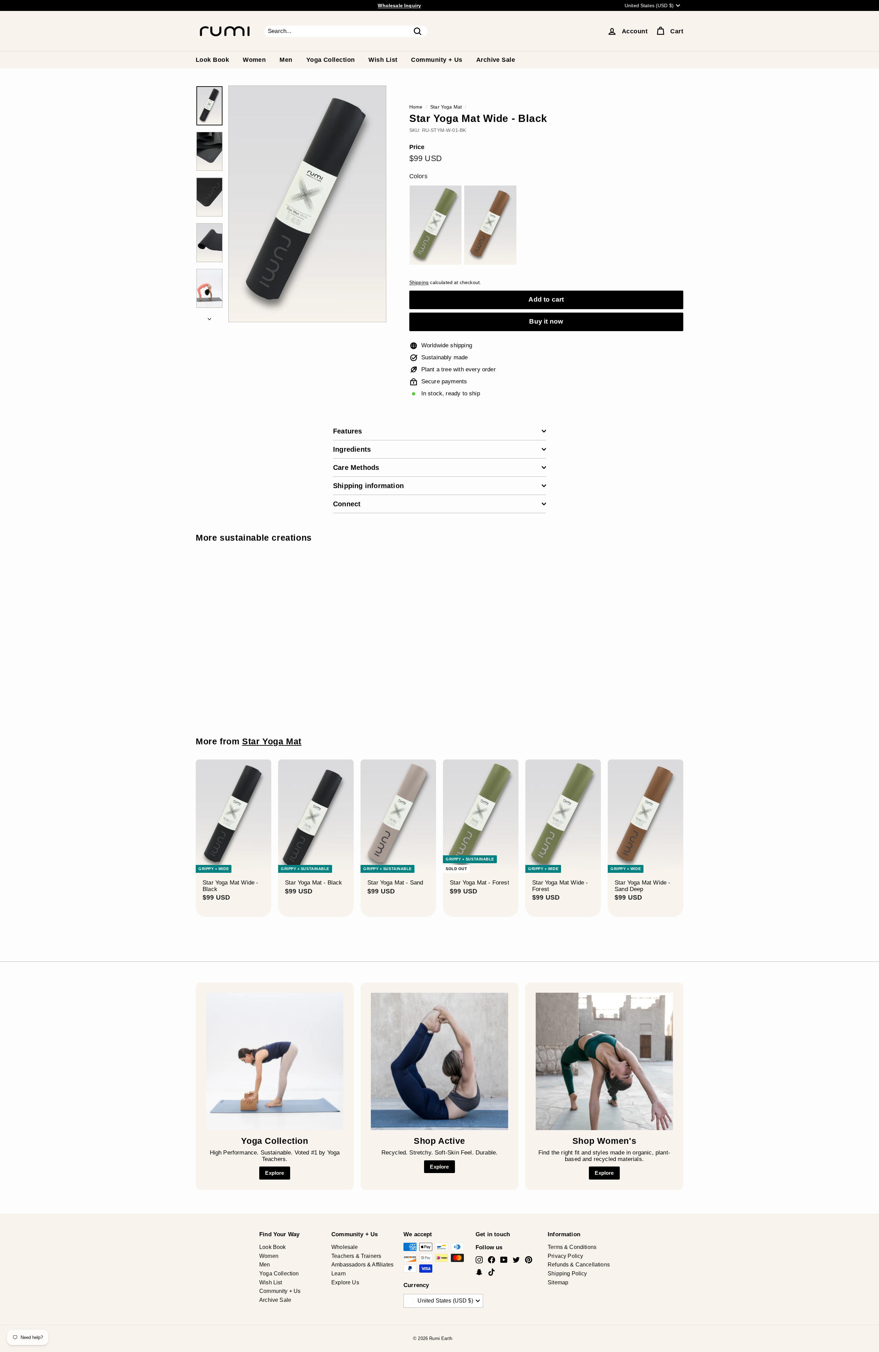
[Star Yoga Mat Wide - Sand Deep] (490, 225)
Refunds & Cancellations (579, 1265)
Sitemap (558, 1282)
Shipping (419, 282)
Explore (274, 1173)
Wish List (382, 59)
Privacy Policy (565, 1256)
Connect (347, 504)
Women (254, 59)
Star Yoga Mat (446, 107)
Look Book (212, 59)
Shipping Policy (567, 1273)
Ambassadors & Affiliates (362, 1265)
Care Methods (356, 467)
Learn (338, 1273)
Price (417, 147)
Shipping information (368, 485)
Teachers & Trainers (356, 1256)
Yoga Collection (330, 59)
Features (347, 431)
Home (416, 107)
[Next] (209, 317)
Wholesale (344, 1247)
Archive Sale (495, 59)
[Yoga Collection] (274, 1061)
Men (285, 59)
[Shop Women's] (604, 1061)
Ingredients (352, 449)
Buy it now (546, 321)
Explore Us (345, 1282)
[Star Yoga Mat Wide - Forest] (435, 225)
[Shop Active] (439, 1061)
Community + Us (436, 59)
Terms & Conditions (572, 1247)
